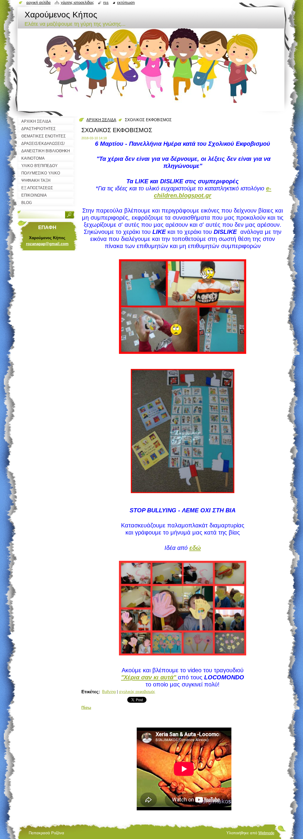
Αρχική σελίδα (38, 2)
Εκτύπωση (126, 2)
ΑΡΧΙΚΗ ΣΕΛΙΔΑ (101, 120)
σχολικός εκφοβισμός (137, 691)
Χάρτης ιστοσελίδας (77, 2)
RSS (106, 2)
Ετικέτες (90, 691)
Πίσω (86, 707)
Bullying (109, 691)
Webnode (266, 833)
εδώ (195, 547)
